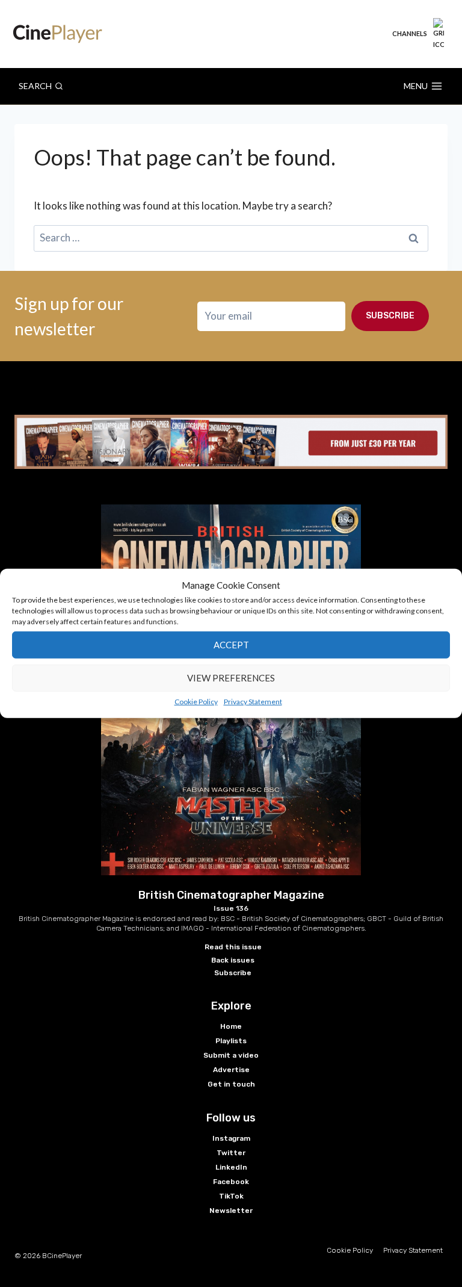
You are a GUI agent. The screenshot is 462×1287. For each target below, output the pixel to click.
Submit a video (231, 1055)
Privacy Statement (253, 701)
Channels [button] (409, 33)
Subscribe (390, 316)
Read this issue (233, 947)
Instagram (231, 1138)
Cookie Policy (196, 701)
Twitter (231, 1153)
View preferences (231, 677)
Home (231, 1026)
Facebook (231, 1181)
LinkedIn (231, 1167)
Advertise (231, 1069)
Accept (231, 644)
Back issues (232, 960)
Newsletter (231, 1210)
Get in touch (231, 1084)
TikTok (231, 1196)
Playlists (231, 1041)
